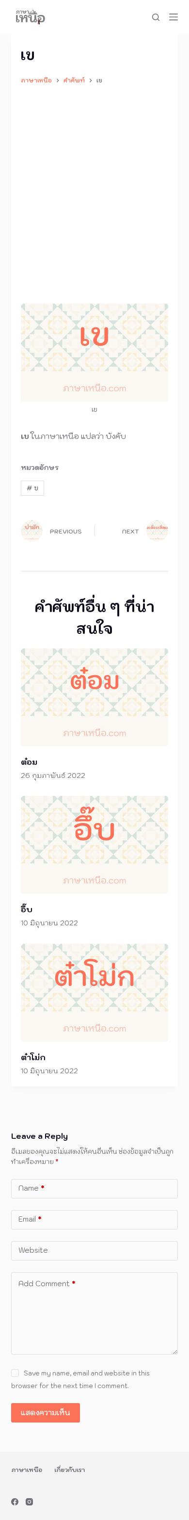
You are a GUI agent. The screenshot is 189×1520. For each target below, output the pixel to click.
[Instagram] (29, 1501)
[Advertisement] (94, 189)
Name (31, 1188)
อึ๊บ (26, 909)
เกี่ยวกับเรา (69, 1469)
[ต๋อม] (94, 697)
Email (30, 1219)
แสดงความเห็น (45, 1412)
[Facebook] (14, 1501)
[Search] (155, 17)
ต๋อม (29, 762)
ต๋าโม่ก (33, 1057)
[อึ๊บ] (94, 845)
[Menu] (173, 17)
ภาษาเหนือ (26, 1469)
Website (33, 1250)
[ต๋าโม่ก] (94, 993)
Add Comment (47, 1283)
